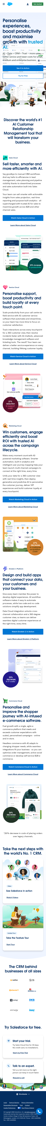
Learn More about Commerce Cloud (23, 774)
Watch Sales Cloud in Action (23, 218)
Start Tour (10, 944)
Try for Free (23, 76)
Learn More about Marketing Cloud (23, 507)
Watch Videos (12, 897)
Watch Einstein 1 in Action (23, 631)
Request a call (19, 1078)
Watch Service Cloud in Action (23, 356)
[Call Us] (39, 1111)
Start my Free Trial (20, 1053)
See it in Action (23, 68)
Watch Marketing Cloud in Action (23, 499)
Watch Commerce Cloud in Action (23, 767)
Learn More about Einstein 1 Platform (23, 639)
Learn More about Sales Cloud (23, 225)
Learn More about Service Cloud (23, 364)
